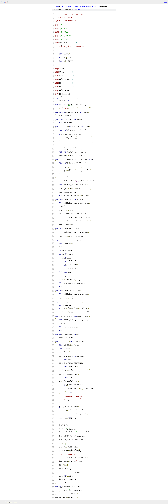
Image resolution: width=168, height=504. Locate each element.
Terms (15, 502)
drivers (94, 6)
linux (61, 6)
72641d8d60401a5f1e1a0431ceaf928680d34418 (77, 6)
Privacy (11, 502)
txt (162, 501)
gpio (98, 6)
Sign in (165, 2)
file (79, 9)
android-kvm (55, 6)
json (166, 501)
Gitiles (8, 502)
